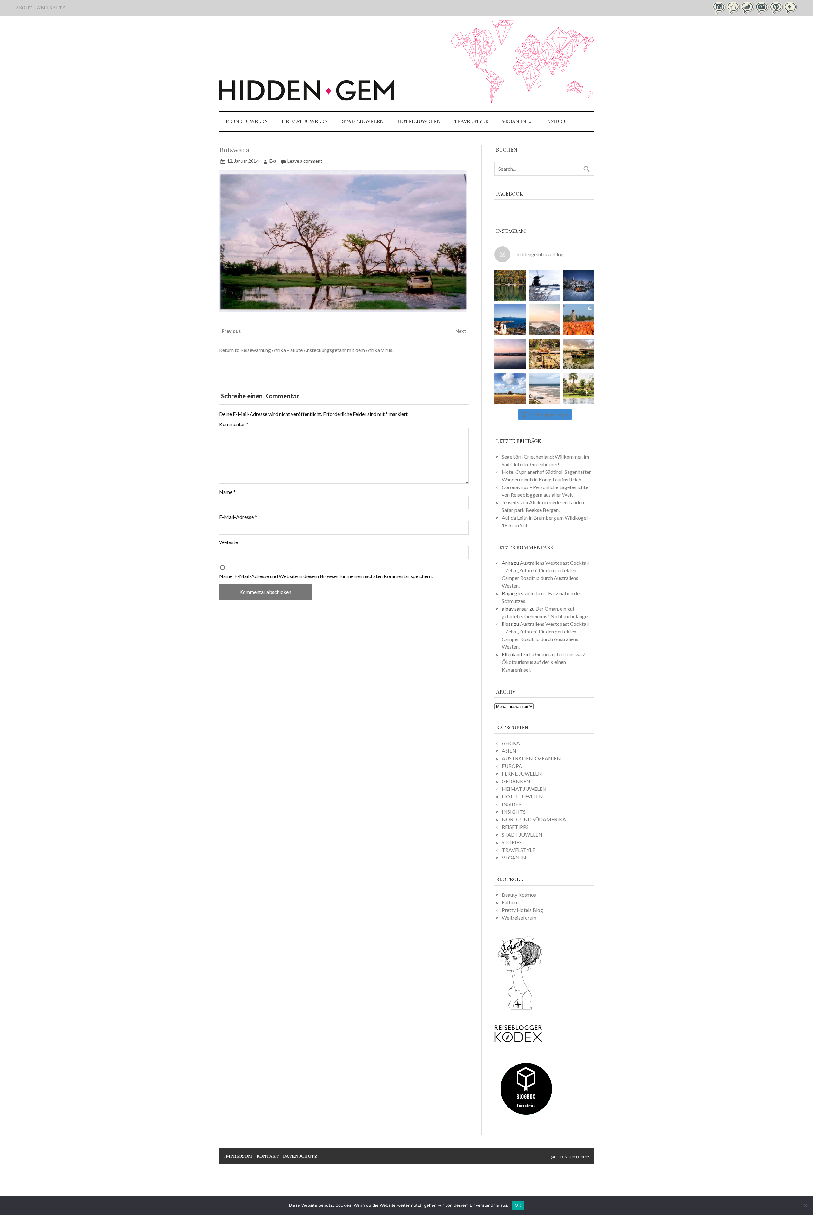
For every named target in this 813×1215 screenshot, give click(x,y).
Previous (231, 331)
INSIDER (555, 121)
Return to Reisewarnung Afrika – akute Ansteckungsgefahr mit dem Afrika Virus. (306, 350)
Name (227, 491)
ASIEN (509, 751)
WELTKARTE (50, 7)
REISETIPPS (515, 827)
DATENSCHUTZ (300, 1156)
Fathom (510, 902)
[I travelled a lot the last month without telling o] (544, 388)
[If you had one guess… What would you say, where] (578, 354)
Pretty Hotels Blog (522, 910)
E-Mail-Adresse (238, 517)
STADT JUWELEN (363, 121)
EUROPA (512, 766)
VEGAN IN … (516, 121)
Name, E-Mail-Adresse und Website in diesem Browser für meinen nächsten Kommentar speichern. (326, 576)
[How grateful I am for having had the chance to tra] (544, 319)
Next (460, 331)
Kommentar (233, 424)
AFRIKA (511, 743)
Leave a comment (304, 161)
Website (228, 542)
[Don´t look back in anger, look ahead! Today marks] (510, 319)
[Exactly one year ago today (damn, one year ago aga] (544, 285)
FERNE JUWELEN (247, 121)
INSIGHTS (514, 812)
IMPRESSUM (238, 1156)
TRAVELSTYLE (471, 121)
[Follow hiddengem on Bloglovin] (519, 1008)
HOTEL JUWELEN (418, 121)
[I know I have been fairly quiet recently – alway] (510, 354)
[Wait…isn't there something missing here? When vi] (510, 388)
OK (518, 1205)
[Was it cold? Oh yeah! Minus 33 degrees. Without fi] (578, 285)
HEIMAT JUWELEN (305, 121)
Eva (272, 161)
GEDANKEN (516, 781)
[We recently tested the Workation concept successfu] (510, 285)
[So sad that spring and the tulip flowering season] (578, 319)
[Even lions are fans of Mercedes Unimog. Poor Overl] (544, 354)
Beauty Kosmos (519, 895)
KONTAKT (268, 1156)
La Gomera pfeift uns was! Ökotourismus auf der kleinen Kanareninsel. (544, 662)
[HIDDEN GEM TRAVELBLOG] (306, 99)
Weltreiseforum (519, 918)
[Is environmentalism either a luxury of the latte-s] (578, 388)
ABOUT (24, 7)
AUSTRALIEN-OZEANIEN (531, 758)
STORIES (512, 842)
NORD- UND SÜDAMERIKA (534, 819)
